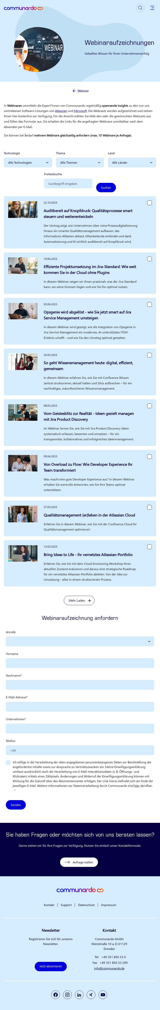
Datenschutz (86, 905)
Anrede (11, 632)
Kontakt (49, 905)
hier (137, 785)
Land (111, 153)
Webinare (83, 90)
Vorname (12, 654)
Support (66, 905)
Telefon (10, 741)
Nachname (13, 675)
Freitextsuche (53, 174)
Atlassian (61, 111)
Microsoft (80, 111)
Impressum (108, 905)
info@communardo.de (109, 968)
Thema (60, 153)
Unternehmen (15, 719)
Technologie (12, 153)
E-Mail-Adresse (16, 697)
